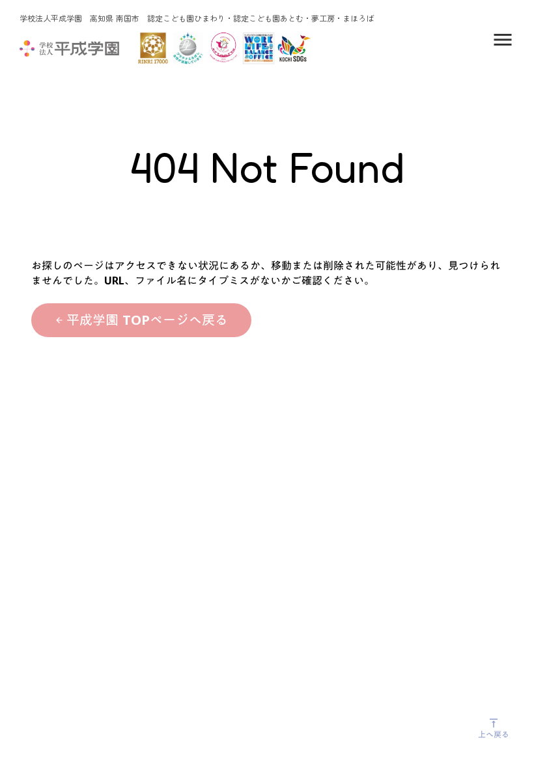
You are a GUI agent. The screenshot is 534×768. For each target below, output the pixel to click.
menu (502, 39)
